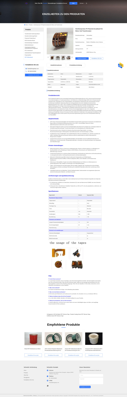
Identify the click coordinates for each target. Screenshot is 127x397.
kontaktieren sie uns (85, 387)
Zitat (73, 3)
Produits (45, 3)
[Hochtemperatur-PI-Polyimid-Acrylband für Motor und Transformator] (60, 41)
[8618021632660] (48, 386)
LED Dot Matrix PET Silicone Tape (61, 314)
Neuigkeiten (27, 377)
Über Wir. (40, 3)
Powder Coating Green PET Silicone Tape (80, 314)
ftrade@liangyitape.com (33, 68)
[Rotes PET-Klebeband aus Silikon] (33, 339)
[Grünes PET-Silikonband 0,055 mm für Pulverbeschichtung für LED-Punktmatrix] (73, 339)
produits (26, 372)
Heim (36, 3)
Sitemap (35, 395)
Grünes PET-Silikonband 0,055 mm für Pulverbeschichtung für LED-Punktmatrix (73, 349)
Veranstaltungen (52, 3)
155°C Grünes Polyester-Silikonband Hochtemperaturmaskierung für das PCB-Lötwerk (53, 349)
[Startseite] (26, 3)
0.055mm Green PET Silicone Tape (55, 315)
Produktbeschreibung (76, 65)
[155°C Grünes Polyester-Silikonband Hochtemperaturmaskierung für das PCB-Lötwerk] (53, 339)
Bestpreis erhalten (82, 58)
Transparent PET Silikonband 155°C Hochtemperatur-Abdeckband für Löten (93, 349)
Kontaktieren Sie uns (61, 3)
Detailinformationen (56, 65)
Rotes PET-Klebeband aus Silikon (32, 348)
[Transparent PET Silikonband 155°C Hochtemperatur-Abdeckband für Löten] (94, 339)
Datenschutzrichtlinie (27, 395)
